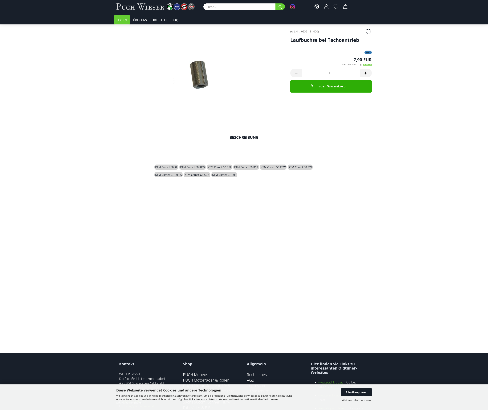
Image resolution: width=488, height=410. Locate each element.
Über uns (140, 20)
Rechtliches (257, 374)
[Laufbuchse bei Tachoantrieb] (200, 73)
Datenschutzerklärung (128, 402)
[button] (317, 6)
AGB (250, 380)
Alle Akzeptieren (356, 392)
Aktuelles (159, 20)
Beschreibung (244, 137)
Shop (121, 20)
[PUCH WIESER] (157, 6)
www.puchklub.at (330, 382)
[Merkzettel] (336, 6)
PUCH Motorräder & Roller (206, 380)
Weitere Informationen (356, 400)
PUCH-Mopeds (195, 374)
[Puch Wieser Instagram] (298, 6)
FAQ (175, 20)
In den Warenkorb (331, 86)
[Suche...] (280, 6)
